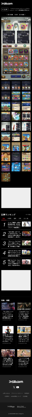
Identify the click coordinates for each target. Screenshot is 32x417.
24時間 (9, 218)
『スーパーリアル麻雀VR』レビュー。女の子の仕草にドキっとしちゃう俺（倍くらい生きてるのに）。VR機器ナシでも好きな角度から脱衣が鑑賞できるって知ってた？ (24, 361)
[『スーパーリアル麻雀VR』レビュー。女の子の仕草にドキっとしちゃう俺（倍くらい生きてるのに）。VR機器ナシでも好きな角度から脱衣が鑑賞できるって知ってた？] (24, 353)
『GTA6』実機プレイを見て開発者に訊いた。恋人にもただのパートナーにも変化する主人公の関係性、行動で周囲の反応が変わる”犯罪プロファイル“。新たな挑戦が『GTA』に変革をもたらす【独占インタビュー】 (8, 361)
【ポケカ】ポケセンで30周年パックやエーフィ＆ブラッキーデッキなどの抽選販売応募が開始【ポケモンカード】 (14, 253)
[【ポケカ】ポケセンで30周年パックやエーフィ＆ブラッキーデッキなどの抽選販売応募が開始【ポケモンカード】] (26, 252)
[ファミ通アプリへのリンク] (11, 406)
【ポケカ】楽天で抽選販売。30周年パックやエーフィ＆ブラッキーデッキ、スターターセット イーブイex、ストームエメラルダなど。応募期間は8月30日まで (24, 338)
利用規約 (27, 393)
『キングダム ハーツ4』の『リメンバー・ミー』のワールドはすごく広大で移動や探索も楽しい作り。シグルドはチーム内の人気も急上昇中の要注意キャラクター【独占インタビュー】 (8, 315)
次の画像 (21, 14)
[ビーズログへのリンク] (21, 406)
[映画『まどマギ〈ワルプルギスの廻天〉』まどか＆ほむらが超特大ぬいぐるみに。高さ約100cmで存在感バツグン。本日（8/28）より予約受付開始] (26, 261)
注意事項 (7, 396)
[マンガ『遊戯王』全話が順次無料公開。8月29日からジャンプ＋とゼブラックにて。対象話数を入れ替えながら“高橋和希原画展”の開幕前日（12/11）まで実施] (26, 224)
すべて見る (28, 214)
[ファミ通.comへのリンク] (6, 4)
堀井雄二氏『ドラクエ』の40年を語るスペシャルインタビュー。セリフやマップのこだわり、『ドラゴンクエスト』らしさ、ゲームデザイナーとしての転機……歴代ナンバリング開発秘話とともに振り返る (8, 338)
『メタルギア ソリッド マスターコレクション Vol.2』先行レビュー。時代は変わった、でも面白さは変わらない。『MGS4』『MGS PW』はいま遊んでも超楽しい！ (24, 315)
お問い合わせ (6, 393)
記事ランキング (8, 214)
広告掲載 (25, 396)
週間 (15, 218)
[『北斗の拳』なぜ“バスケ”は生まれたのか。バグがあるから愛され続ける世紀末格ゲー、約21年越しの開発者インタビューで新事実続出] (26, 233)
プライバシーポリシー (17, 393)
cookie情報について (16, 396)
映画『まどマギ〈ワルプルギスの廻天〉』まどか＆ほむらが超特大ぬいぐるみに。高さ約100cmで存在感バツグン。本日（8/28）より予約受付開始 (14, 262)
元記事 (5, 9)
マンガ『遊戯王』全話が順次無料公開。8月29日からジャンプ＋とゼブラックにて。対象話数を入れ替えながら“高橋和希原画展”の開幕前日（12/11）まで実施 (14, 225)
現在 (4, 218)
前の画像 (10, 14)
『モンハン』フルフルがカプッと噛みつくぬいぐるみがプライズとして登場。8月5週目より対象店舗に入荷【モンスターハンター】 (14, 243)
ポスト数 (26, 218)
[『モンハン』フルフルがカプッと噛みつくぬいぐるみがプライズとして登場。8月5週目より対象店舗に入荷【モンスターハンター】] (26, 242)
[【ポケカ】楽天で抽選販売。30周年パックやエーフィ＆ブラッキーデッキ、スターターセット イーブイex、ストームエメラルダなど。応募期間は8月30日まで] (24, 329)
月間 (20, 218)
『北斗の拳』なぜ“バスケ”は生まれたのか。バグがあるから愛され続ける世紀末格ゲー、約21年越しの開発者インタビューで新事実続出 (14, 234)
